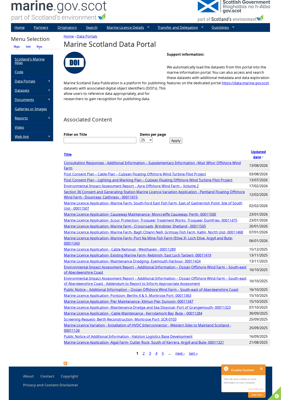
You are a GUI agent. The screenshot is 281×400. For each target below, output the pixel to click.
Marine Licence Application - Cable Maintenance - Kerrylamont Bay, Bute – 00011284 (133, 313)
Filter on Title (75, 134)
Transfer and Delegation (176, 27)
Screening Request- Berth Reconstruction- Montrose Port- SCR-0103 (120, 319)
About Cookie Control (226, 368)
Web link (20, 136)
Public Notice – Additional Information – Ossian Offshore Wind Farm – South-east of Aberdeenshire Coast (151, 289)
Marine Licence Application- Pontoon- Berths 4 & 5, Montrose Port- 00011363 (127, 295)
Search (91, 27)
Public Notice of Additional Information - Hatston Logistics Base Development (128, 336)
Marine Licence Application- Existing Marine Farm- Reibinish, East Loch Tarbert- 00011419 (137, 255)
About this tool (256, 389)
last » (193, 353)
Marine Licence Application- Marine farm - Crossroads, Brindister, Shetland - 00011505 (135, 226)
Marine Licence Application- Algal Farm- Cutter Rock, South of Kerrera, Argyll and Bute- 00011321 (144, 342)
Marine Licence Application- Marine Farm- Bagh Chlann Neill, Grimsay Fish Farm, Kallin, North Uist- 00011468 (153, 232)
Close (261, 368)
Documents (22, 99)
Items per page (153, 134)
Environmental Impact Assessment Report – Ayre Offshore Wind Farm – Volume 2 (131, 185)
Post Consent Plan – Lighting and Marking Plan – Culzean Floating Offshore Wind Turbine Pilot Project (148, 180)
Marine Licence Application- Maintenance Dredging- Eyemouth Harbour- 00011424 (132, 261)
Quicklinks (218, 27)
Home (69, 36)
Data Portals (87, 36)
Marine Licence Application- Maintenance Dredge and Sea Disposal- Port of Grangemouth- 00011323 (147, 307)
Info (28, 46)
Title (68, 154)
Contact (47, 376)
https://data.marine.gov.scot (245, 83)
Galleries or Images (31, 108)
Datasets (20, 90)
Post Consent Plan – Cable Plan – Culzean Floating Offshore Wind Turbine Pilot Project (135, 174)
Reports (19, 118)
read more (256, 394)
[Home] (59, 11)
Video (19, 127)
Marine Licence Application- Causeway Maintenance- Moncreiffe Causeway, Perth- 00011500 (140, 214)
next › (180, 353)
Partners (41, 27)
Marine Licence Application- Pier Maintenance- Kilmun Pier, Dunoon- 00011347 (128, 301)
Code (19, 72)
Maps (17, 46)
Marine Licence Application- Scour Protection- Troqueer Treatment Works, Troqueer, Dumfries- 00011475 (150, 220)
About (28, 376)
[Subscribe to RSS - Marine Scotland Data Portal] (65, 363)
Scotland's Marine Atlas (30, 61)
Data (40, 46)
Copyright (69, 376)
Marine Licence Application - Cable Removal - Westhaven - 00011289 (120, 249)
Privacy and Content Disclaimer (50, 385)
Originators (67, 27)
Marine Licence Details (123, 27)
